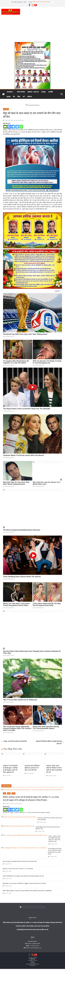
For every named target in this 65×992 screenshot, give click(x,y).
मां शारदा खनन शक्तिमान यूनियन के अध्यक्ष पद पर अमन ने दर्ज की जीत (32, 767)
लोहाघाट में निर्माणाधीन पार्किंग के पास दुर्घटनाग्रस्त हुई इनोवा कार (49, 742)
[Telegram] (13, 127)
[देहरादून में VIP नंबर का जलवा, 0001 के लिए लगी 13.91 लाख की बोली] (17, 873)
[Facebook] (9, 127)
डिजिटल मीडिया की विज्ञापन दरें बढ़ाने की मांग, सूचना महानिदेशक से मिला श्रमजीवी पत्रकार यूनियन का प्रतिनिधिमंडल (57, 908)
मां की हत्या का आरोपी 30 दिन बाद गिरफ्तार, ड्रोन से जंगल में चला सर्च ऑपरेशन (49, 818)
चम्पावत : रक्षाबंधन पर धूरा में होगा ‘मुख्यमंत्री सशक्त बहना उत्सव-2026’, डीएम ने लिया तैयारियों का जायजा (54, 838)
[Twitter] (17, 127)
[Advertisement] (32, 29)
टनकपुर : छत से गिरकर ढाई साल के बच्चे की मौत (15, 741)
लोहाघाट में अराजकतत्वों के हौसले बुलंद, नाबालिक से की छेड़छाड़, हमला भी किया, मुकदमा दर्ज (10, 768)
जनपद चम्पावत (21, 92)
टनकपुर (43, 92)
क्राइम (8, 96)
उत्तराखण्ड (9, 92)
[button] (13, 91)
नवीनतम (29, 96)
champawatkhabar (19, 120)
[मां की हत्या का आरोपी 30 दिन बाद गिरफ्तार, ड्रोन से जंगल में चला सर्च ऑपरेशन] (18, 820)
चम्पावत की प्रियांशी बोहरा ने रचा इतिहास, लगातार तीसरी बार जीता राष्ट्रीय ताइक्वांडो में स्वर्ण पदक (53, 881)
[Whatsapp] (21, 127)
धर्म (24, 96)
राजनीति (50, 92)
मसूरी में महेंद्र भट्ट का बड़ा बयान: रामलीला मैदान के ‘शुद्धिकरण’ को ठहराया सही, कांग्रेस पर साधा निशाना (54, 893)
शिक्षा (19, 96)
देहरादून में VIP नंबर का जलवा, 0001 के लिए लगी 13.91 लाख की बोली (48, 871)
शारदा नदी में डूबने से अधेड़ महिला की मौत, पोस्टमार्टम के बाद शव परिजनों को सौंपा (49, 862)
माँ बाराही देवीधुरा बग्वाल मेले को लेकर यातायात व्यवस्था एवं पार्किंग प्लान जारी (48, 828)
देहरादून (9, 793)
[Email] (5, 127)
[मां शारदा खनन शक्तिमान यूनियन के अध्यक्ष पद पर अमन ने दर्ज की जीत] (32, 754)
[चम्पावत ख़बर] (3, 94)
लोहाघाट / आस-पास (33, 92)
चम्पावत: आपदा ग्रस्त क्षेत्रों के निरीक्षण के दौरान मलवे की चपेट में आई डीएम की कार (54, 768)
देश (14, 96)
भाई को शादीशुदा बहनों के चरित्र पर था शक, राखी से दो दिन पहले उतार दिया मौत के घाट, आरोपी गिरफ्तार (54, 851)
